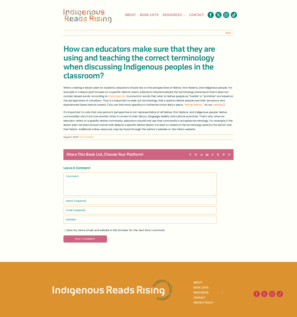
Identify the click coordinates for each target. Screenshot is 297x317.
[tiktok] (234, 15)
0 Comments (86, 137)
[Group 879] (113, 281)
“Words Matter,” (194, 105)
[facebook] (211, 15)
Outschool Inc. (117, 96)
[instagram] (226, 15)
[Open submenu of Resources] (226, 292)
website (218, 105)
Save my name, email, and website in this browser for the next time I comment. (116, 230)
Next (228, 33)
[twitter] (218, 15)
